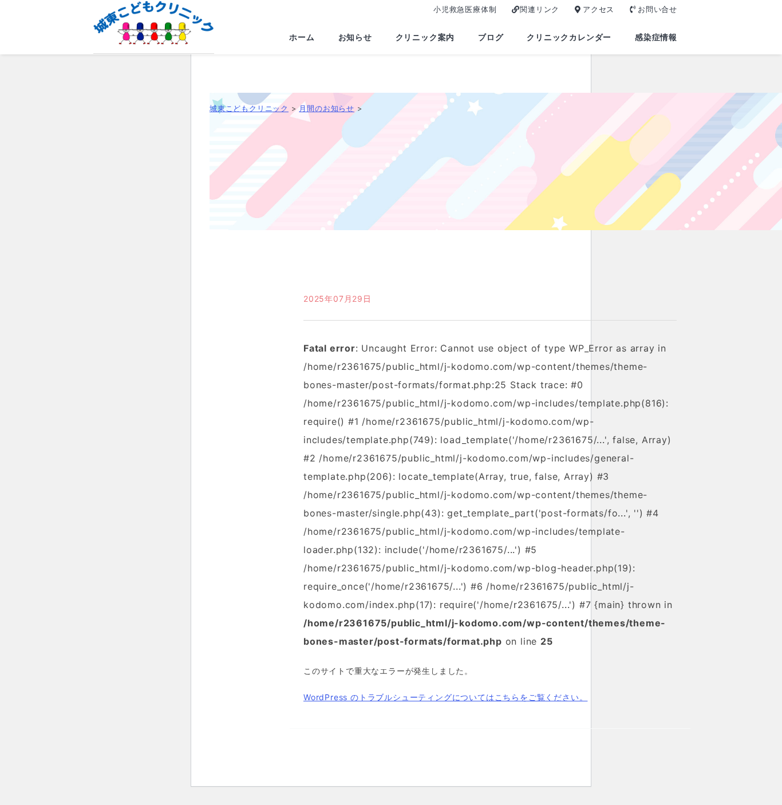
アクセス (598, 9)
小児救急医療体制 (464, 9)
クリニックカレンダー (569, 37)
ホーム (301, 37)
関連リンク (539, 9)
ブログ (490, 37)
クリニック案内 (425, 37)
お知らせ (355, 37)
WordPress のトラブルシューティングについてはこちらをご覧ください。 (445, 697)
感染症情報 (656, 37)
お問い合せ (657, 9)
